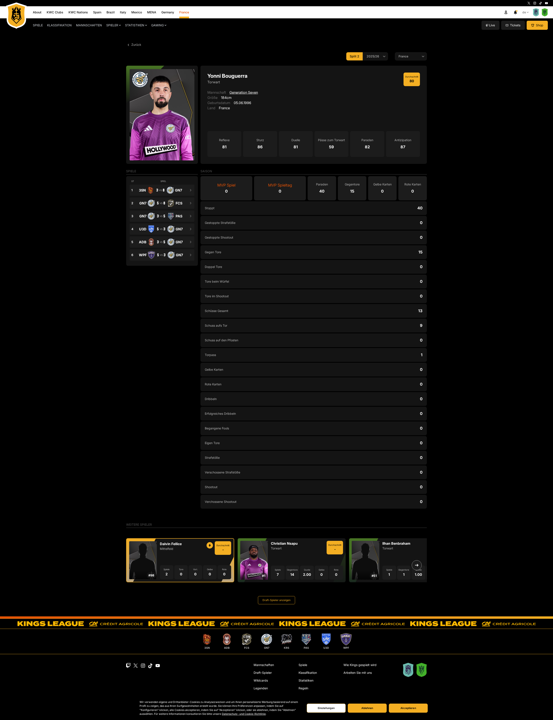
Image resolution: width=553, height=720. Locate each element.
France (184, 12)
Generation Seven (243, 92)
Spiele (38, 25)
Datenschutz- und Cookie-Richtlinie (244, 713)
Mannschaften (89, 25)
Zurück (135, 44)
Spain (97, 12)
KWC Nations (78, 12)
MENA (151, 12)
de (524, 12)
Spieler (112, 25)
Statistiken (134, 25)
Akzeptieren (408, 708)
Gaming (157, 25)
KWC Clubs (55, 12)
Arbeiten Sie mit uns (357, 672)
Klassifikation (59, 25)
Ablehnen (367, 708)
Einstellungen (326, 708)
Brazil (110, 12)
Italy (123, 12)
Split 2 (354, 56)
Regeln (303, 688)
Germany (167, 12)
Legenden (261, 688)
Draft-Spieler (263, 672)
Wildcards (261, 680)
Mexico (136, 12)
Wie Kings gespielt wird (360, 665)
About (37, 12)
